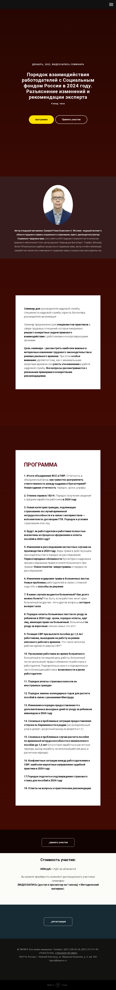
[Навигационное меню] (111, 4)
